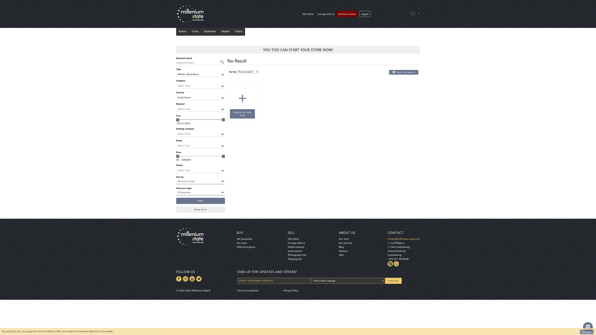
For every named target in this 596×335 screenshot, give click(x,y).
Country (180, 92)
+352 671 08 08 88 (398, 258)
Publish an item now (242, 114)
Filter (200, 200)
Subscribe (393, 281)
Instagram (185, 278)
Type (178, 69)
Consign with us (325, 14)
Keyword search (184, 58)
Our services (345, 242)
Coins (195, 31)
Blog (341, 246)
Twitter (198, 278)
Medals (225, 31)
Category (180, 80)
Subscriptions (295, 250)
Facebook (178, 278)
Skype (390, 263)
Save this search (405, 72)
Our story (344, 238)
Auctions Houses (347, 14)
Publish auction (296, 246)
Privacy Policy (291, 290)
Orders (239, 31)
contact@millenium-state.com (404, 238)
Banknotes (210, 31)
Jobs (341, 254)
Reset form (200, 209)
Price (178, 152)
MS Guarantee (244, 238)
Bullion (182, 31)
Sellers (179, 165)
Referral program (246, 246)
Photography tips (297, 254)
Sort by (180, 177)
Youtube (192, 278)
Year (178, 115)
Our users (242, 242)
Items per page (184, 188)
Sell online (308, 14)
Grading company (185, 128)
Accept (587, 332)
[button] (200, 74)
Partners (343, 250)
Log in (364, 14)
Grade (179, 140)
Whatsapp (396, 263)
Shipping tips (295, 258)
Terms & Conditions (248, 290)
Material (180, 104)
